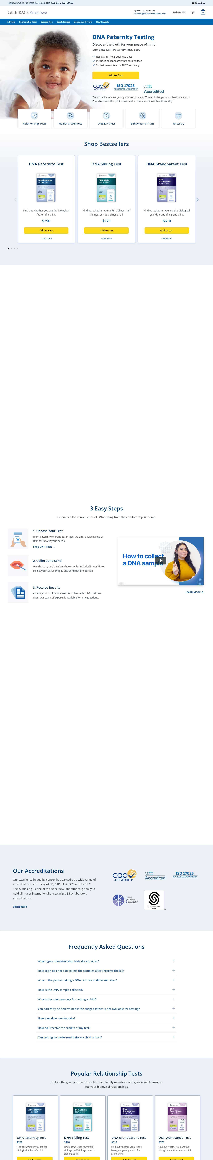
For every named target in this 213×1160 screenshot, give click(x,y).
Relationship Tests (28, 21)
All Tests (11, 21)
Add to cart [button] (46, 230)
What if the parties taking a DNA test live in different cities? (77, 980)
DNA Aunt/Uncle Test (175, 1137)
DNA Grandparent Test (166, 164)
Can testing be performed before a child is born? (70, 1037)
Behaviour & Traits (83, 21)
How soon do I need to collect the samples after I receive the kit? (81, 971)
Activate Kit (179, 12)
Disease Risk (47, 21)
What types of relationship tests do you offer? (68, 961)
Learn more (20, 906)
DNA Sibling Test (106, 164)
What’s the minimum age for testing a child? (67, 999)
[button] (115, 75)
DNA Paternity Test (46, 164)
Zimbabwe (200, 3)
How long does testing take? (56, 1018)
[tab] (106, 961)
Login (192, 12)
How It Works (102, 21)
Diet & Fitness (63, 21)
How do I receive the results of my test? (64, 1028)
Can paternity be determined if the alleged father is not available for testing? (89, 1009)
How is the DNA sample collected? (60, 990)
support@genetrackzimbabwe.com (150, 13)
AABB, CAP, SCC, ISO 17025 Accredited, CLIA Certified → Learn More (41, 3)
